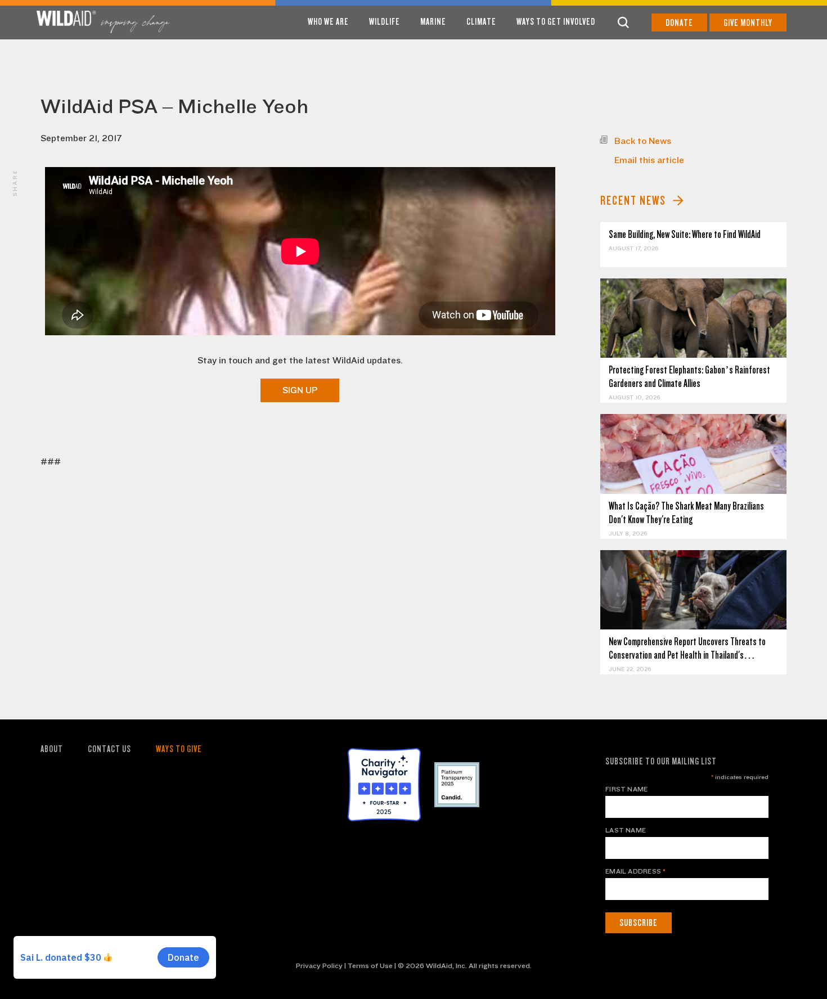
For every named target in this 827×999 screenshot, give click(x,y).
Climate (481, 21)
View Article (693, 318)
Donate (679, 22)
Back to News (642, 141)
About (52, 749)
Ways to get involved (555, 21)
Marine (433, 21)
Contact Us (109, 749)
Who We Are (328, 21)
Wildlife (384, 21)
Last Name (625, 830)
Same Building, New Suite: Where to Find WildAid (685, 234)
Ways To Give (179, 749)
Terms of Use (370, 966)
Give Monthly (747, 22)
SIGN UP (299, 390)
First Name (626, 789)
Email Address (635, 871)
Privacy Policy (319, 966)
